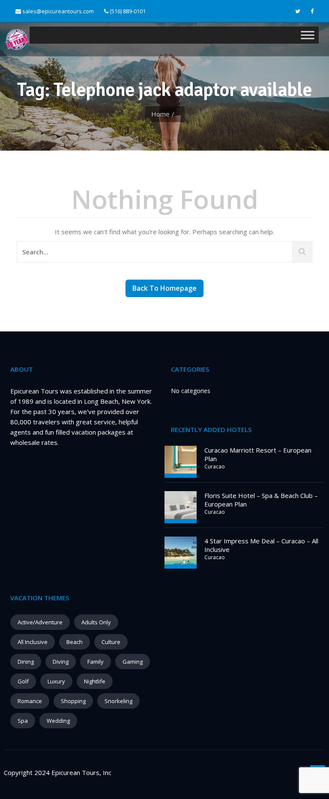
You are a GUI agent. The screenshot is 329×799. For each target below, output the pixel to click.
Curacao (214, 466)
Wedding (58, 720)
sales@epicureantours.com (58, 11)
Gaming (133, 661)
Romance (30, 701)
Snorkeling (118, 701)
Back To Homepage (164, 288)
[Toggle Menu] (307, 35)
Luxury (56, 681)
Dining (26, 661)
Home (160, 114)
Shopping (73, 701)
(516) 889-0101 (127, 11)
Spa (23, 720)
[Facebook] (312, 11)
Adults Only (96, 622)
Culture (111, 642)
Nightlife (94, 681)
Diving (61, 661)
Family (95, 661)
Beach (74, 642)
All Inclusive (33, 642)
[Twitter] (297, 11)
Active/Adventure (40, 622)
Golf (23, 681)
